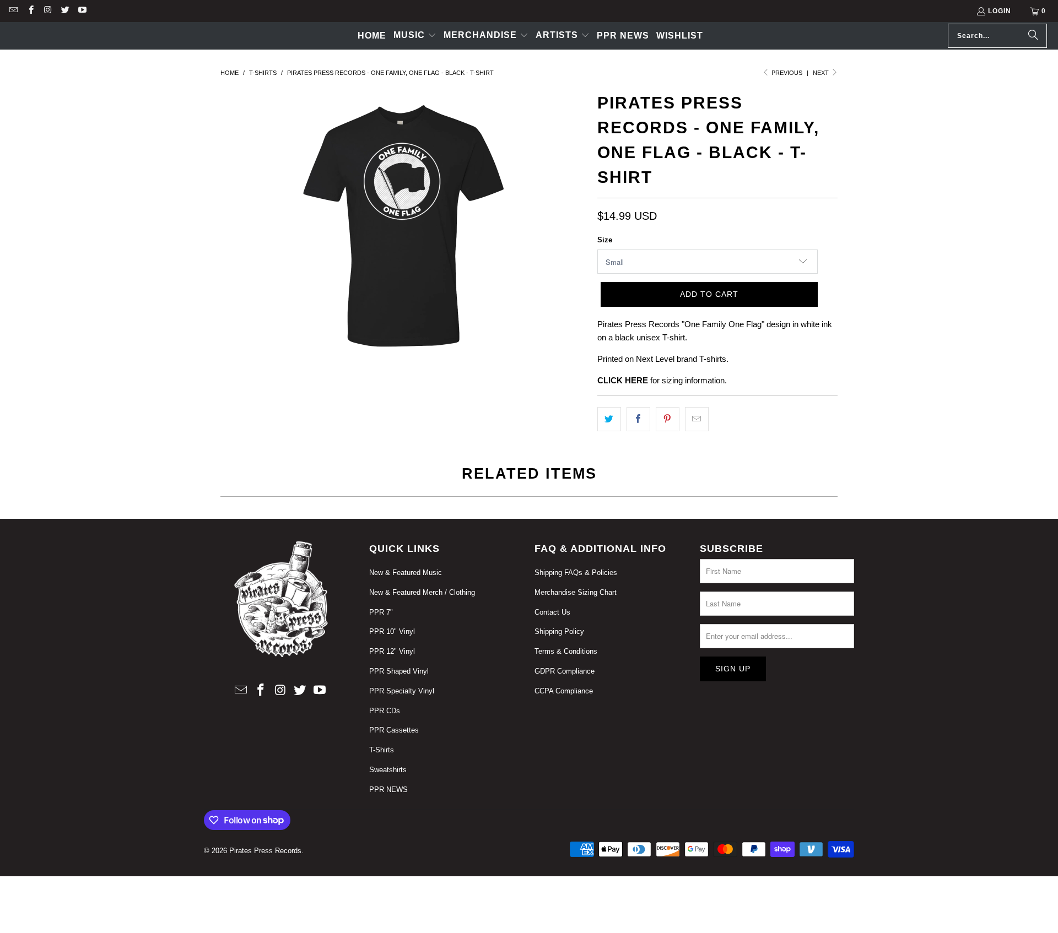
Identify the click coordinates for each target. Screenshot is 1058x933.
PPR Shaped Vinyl (399, 671)
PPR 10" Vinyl (392, 631)
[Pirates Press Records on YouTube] (82, 11)
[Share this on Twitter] (609, 419)
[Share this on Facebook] (638, 419)
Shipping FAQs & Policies (576, 572)
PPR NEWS (388, 789)
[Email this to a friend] (697, 419)
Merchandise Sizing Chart (576, 592)
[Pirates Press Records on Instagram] (47, 11)
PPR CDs (384, 711)
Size (604, 240)
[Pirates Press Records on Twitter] (64, 11)
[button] (414, 36)
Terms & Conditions (566, 651)
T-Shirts (381, 750)
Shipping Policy (559, 631)
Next (821, 72)
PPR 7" (381, 612)
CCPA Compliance (564, 691)
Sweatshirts (388, 770)
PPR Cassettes (394, 730)
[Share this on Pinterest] (667, 419)
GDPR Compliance (565, 671)
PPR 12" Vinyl (392, 651)
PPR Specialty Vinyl (401, 691)
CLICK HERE (622, 380)
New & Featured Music (405, 572)
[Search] (1033, 36)
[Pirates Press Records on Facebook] (30, 11)
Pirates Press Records (265, 851)
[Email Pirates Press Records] (13, 11)
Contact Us (552, 612)
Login (999, 11)
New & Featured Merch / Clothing (422, 592)
